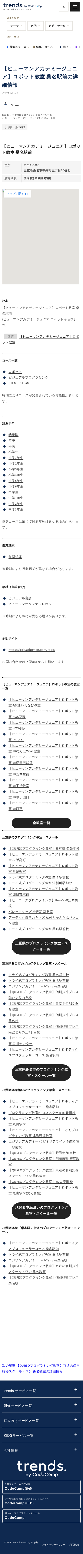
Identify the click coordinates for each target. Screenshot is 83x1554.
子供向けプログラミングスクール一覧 (32, 115)
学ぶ (67, 47)
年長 (12, 446)
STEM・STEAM (19, 383)
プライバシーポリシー (53, 1544)
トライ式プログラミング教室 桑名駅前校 (39, 929)
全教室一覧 (41, 823)
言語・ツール (59, 26)
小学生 (14, 452)
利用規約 (74, 1544)
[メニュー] (75, 6)
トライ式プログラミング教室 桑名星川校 (39, 975)
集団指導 (15, 557)
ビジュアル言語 (20, 598)
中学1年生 (16, 498)
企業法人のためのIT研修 (18, 1486)
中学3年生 (16, 509)
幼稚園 (14, 435)
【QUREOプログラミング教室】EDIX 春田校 (41, 1182)
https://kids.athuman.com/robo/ (32, 650)
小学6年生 (16, 486)
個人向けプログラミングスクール (22, 1516)
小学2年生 (16, 463)
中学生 (14, 492)
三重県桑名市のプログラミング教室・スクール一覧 (41, 1072)
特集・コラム (46, 47)
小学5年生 (16, 481)
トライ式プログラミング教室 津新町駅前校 (40, 883)
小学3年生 (16, 469)
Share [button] (15, 105)
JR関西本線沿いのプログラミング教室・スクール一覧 (41, 1210)
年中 (12, 440)
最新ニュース (20, 47)
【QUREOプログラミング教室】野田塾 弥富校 (42, 1153)
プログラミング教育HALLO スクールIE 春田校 (42, 1113)
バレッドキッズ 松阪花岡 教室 (31, 912)
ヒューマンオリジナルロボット (32, 604)
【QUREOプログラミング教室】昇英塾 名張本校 (44, 848)
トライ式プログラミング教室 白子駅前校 (39, 877)
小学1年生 (16, 458)
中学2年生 (16, 504)
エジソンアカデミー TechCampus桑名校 (38, 986)
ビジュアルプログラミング (28, 377)
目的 (35, 26)
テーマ (16, 26)
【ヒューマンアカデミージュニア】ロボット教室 (29, 118)
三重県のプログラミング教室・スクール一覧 (41, 946)
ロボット (15, 372)
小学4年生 (16, 475)
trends (5, 115)
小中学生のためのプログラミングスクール (27, 1501)
